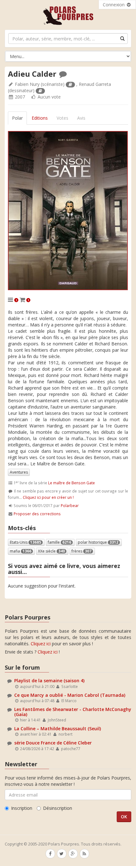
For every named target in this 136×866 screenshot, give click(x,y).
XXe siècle (51, 551)
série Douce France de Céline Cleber (53, 743)
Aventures (19, 472)
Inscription (21, 808)
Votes (62, 118)
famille (59, 542)
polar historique (98, 542)
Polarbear (70, 505)
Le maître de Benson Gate (71, 482)
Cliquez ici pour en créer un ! (48, 497)
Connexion (114, 5)
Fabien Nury (27, 84)
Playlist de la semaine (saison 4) (49, 681)
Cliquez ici (41, 644)
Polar (17, 118)
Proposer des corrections (37, 513)
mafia (20, 551)
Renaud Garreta (95, 84)
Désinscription (57, 808)
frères (81, 551)
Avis (81, 118)
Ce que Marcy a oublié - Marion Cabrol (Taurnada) (69, 695)
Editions (40, 118)
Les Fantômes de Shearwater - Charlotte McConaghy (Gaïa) (72, 711)
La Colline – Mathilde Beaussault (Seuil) (57, 729)
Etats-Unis (25, 542)
